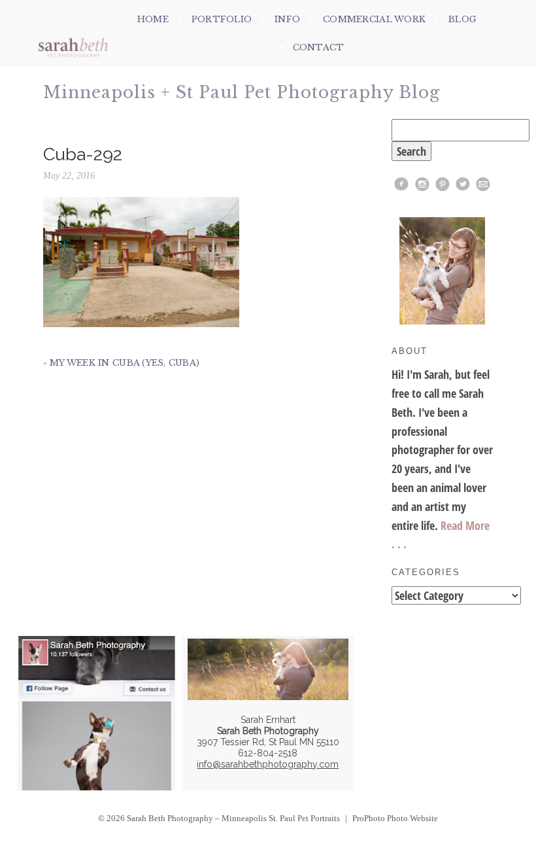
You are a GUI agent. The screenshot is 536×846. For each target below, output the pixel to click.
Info (287, 19)
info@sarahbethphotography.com (268, 764)
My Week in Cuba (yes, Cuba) (124, 362)
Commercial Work (374, 19)
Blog (462, 19)
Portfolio (222, 19)
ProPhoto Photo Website (395, 818)
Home (153, 19)
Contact (318, 47)
